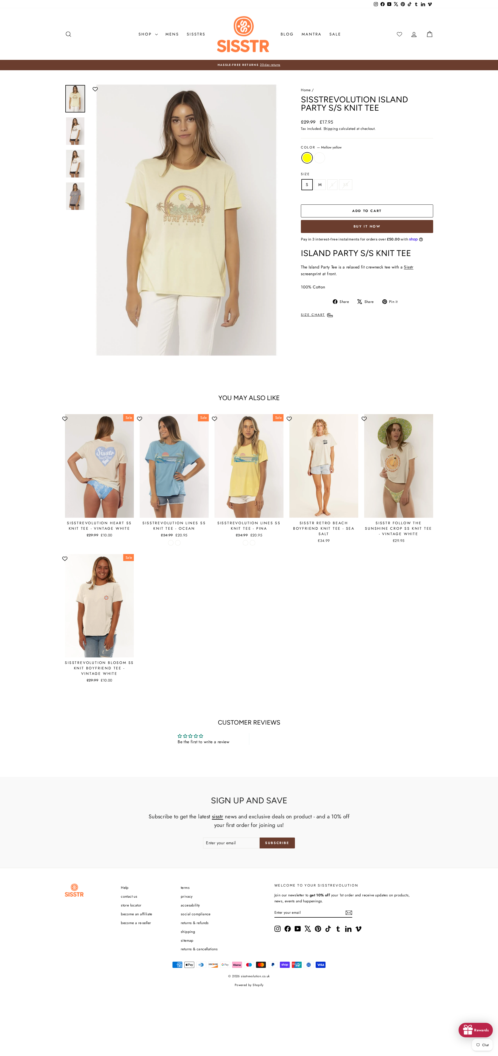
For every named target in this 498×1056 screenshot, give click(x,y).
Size (305, 174)
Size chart (313, 314)
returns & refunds (195, 922)
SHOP (146, 34)
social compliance (196, 914)
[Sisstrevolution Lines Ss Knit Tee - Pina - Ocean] (245, 542)
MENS (172, 34)
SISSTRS (196, 34)
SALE (335, 34)
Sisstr (408, 267)
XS (345, 185)
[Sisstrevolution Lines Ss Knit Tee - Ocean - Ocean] (170, 542)
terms (185, 887)
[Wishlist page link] (399, 34)
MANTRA (312, 34)
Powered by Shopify (249, 985)
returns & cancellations (199, 949)
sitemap (187, 940)
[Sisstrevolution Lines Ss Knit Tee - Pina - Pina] (252, 542)
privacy (187, 896)
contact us (129, 896)
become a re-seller (136, 922)
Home (306, 90)
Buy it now (367, 226)
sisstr (217, 816)
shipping (188, 931)
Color (321, 147)
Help (125, 887)
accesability (190, 905)
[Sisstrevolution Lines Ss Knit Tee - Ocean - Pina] (177, 542)
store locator (131, 905)
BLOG (287, 34)
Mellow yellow (307, 158)
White (319, 158)
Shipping (330, 128)
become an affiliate (136, 914)
